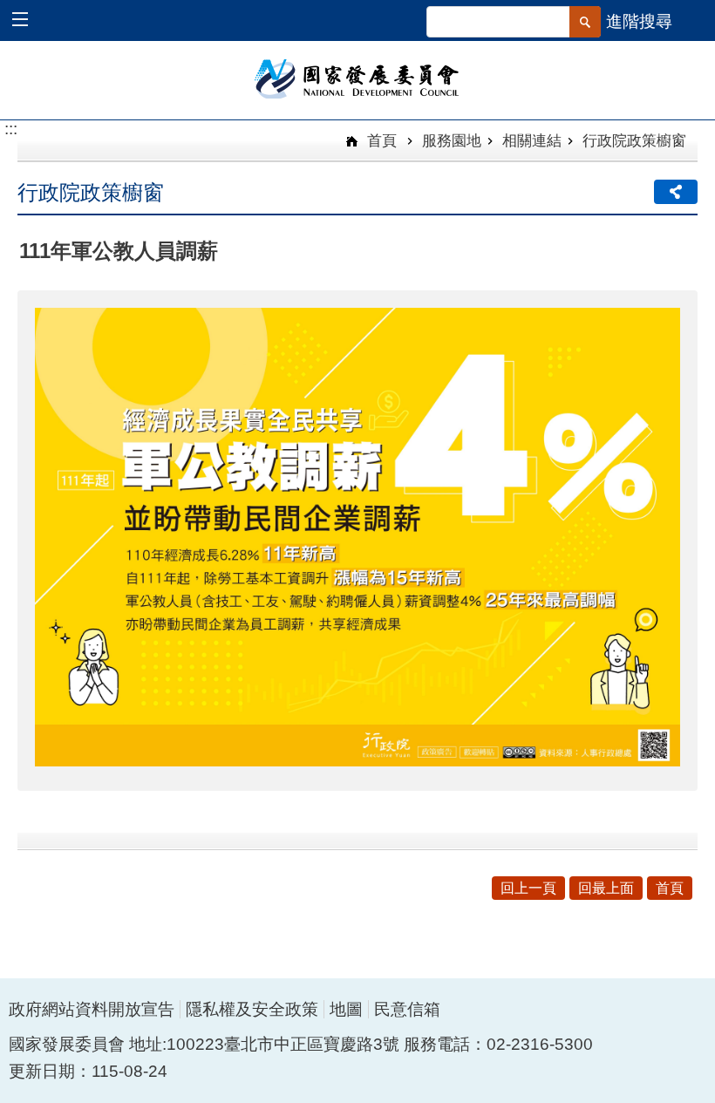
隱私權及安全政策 (252, 1009)
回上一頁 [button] (528, 888)
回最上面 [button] (606, 888)
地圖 (346, 1009)
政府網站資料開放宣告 (91, 1009)
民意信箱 (407, 1009)
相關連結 (532, 140)
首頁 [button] (670, 888)
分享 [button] (676, 192)
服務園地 (451, 140)
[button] (28, 21)
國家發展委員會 (358, 78)
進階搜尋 (639, 21)
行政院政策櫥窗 (634, 140)
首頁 (380, 140)
